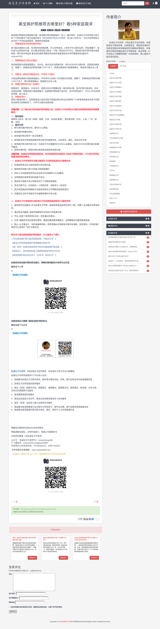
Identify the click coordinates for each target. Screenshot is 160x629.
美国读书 (113, 203)
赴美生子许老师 (67, 622)
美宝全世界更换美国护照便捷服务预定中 (31, 243)
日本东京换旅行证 (116, 184)
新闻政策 (113, 161)
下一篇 (96, 502)
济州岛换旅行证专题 (116, 138)
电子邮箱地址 (14, 598)
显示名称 (12, 593)
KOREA (112, 170)
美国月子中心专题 (116, 83)
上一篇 (15, 502)
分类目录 (113, 66)
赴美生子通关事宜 (116, 101)
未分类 (51, 30)
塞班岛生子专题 (84, 3)
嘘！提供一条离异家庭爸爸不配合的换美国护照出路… (37, 247)
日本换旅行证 (114, 166)
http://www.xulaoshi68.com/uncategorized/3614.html (38, 509)
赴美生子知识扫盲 (116, 110)
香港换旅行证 (114, 133)
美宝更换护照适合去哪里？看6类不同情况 (61, 38)
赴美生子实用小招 (116, 129)
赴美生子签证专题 (116, 96)
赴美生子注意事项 (116, 92)
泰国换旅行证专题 (116, 147)
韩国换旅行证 (114, 175)
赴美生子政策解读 (116, 87)
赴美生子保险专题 (65, 3)
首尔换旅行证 (114, 157)
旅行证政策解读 (115, 194)
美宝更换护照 (114, 189)
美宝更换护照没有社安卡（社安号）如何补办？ (34, 255)
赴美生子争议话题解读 (117, 115)
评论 (11, 574)
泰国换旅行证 (114, 180)
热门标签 (123, 66)
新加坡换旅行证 (115, 152)
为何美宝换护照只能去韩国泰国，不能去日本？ (34, 239)
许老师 (58, 30)
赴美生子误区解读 (116, 106)
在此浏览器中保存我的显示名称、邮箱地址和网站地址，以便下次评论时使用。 (37, 607)
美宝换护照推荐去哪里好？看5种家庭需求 (55, 24)
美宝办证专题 (114, 143)
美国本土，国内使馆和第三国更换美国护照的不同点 (36, 251)
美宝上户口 (113, 198)
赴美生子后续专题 (116, 78)
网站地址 (12, 602)
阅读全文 (32, 558)
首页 (37, 3)
